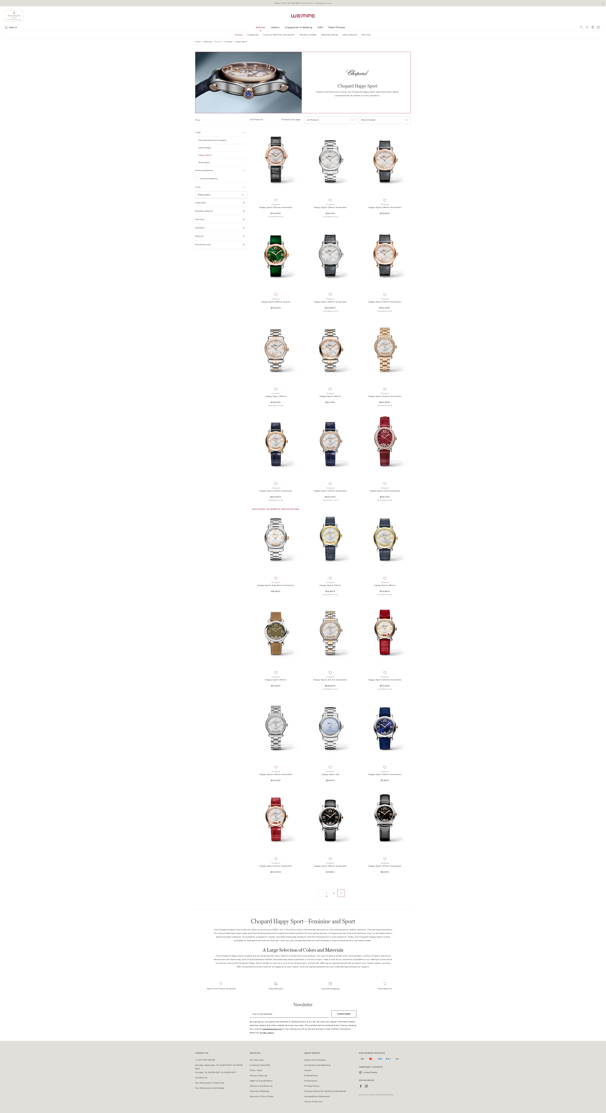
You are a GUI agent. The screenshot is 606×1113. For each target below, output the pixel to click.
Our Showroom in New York (209, 1083)
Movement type (203, 244)
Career (308, 1070)
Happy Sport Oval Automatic (384, 491)
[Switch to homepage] (303, 16)
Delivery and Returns (261, 1086)
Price (198, 187)
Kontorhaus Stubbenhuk (317, 1065)
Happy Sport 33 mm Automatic (330, 680)
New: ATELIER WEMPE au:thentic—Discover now (303, 3)
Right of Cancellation (261, 1081)
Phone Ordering (258, 1075)
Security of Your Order (262, 1096)
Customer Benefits (260, 1065)
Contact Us (201, 1077)
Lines (198, 132)
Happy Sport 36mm (275, 396)
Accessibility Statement (317, 1096)
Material (199, 236)
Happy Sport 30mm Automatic (275, 207)
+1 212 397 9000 (205, 1060)
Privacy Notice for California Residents (325, 1091)
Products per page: (292, 119)
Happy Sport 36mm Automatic (330, 207)
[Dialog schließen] (603, 3)
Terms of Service (313, 1101)
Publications (311, 1075)
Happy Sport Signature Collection (276, 585)
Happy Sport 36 (330, 774)
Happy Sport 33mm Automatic (384, 396)
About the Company (315, 1060)
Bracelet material (204, 211)
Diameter (200, 228)
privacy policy (267, 1033)
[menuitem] (581, 27)
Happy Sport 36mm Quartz (276, 302)
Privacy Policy (311, 1086)
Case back (200, 203)
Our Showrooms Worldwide (209, 1088)
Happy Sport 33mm (330, 585)
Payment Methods (260, 1091)
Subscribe (344, 1014)
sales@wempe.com (272, 1029)
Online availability (204, 170)
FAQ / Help (256, 1070)
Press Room (310, 1081)
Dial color (200, 219)
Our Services (257, 1060)
